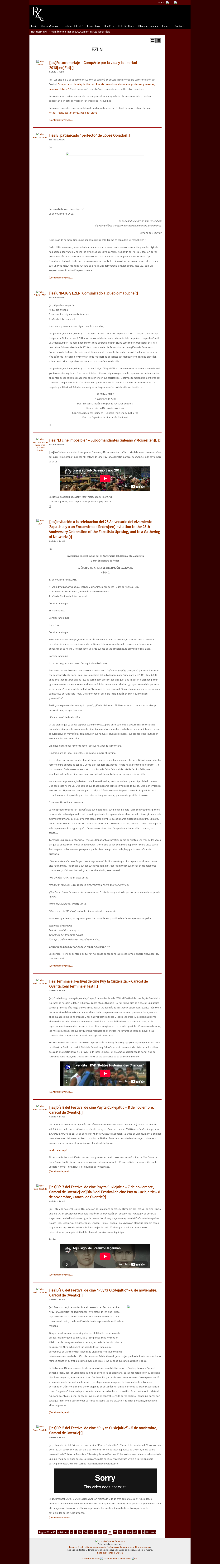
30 (90, 1532)
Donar (161, 2)
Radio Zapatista (40, 137)
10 (80, 1532)
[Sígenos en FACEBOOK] (179, 2)
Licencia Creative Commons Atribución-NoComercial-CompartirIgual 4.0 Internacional (109, 1546)
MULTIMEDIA (125, 26)
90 (134, 1532)
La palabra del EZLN (72, 26)
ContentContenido (91, 1558)
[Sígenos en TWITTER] (171, 2)
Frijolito (40, 64)
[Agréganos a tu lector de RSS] (185, 2)
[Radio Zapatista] (92, 11)
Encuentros (93, 26)
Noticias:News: (39, 31)
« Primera (63, 1532)
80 (129, 1532)
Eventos (166, 26)
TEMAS (108, 26)
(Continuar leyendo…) (61, 119)
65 (105, 1532)
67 (115, 1532)
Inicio (34, 26)
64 (99, 1532)
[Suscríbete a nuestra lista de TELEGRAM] (175, 2)
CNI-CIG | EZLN (40, 295)
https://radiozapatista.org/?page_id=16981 (73, 112)
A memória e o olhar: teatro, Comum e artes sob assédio (79, 31)
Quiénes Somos (49, 26)
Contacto (180, 26)
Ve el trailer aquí (58, 1150)
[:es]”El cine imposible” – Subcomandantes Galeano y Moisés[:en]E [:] (105, 440)
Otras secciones (147, 26)
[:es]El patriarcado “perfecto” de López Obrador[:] (89, 135)
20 (85, 1532)
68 (120, 1532)
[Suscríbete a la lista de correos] (167, 2)
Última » (151, 1532)
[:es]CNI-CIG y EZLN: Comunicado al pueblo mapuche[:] (93, 293)
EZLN (40, 523)
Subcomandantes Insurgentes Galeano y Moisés (40, 446)
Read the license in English (110, 1552)
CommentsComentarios (120, 1558)
